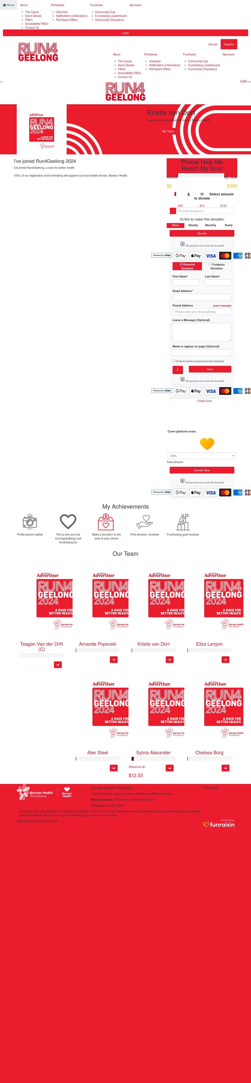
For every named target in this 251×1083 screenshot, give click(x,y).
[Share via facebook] (148, 131)
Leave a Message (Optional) (191, 320)
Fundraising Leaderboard (111, 16)
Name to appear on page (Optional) (196, 346)
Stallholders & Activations (71, 16)
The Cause (32, 12)
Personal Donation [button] (188, 266)
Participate (57, 5)
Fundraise (96, 5)
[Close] (249, 81)
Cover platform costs (182, 431)
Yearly (229, 225)
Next (210, 369)
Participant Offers (66, 20)
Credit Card (204, 401)
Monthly (210, 225)
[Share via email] (154, 131)
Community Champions (109, 20)
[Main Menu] (1, 81)
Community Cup (105, 12)
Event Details (33, 16)
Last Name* (212, 276)
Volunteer (62, 12)
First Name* (180, 276)
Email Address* (183, 291)
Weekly (193, 225)
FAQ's (29, 20)
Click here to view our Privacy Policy (39, 827)
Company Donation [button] (218, 266)
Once (175, 225)
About (23, 5)
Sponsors (135, 5)
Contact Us (32, 27)
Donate (212, 44)
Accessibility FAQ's (36, 24)
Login (125, 33)
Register (229, 44)
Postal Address (202, 305)
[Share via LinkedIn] (158, 131)
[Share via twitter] (151, 131)
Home (10, 5)
